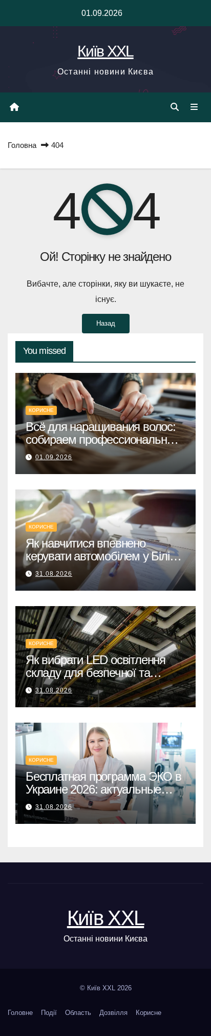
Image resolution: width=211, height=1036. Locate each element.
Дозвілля (113, 1012)
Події (49, 1012)
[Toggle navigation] (194, 107)
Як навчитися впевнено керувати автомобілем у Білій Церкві (100, 556)
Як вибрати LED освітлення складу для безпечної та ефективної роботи (95, 672)
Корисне (41, 410)
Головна (22, 145)
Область (78, 1012)
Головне (20, 1012)
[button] (175, 107)
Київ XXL (105, 51)
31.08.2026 (53, 573)
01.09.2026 (53, 457)
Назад (105, 323)
